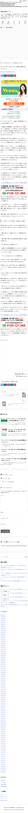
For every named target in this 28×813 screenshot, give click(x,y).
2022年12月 (3, 689)
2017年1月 (3, 764)
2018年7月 (3, 731)
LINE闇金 (3, 780)
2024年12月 (3, 649)
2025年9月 (3, 634)
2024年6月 (3, 659)
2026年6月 (3, 616)
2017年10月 (3, 747)
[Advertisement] (14, 44)
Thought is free (21, 809)
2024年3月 (3, 664)
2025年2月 (3, 645)
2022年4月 (3, 703)
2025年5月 (3, 641)
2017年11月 (3, 745)
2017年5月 (3, 756)
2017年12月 (3, 743)
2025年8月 (3, 636)
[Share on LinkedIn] (11, 76)
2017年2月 (3, 762)
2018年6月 (3, 733)
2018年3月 (3, 737)
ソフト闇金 (3, 782)
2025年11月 (3, 630)
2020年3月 (3, 716)
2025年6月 (3, 639)
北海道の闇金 (3, 784)
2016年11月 (3, 768)
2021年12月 (3, 710)
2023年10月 (3, 672)
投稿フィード (3, 796)
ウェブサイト (3, 524)
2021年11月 (3, 712)
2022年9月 (3, 695)
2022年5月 (3, 701)
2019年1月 (3, 729)
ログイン (2, 794)
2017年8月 (3, 751)
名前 (2, 512)
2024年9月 (3, 655)
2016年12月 (3, 766)
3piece (25, 376)
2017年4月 (3, 758)
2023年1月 (3, 687)
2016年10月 (3, 770)
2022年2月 (3, 706)
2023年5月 (3, 682)
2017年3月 (3, 760)
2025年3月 (3, 643)
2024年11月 (3, 651)
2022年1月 (3, 708)
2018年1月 (3, 741)
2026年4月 (3, 620)
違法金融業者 (19, 373)
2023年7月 (3, 678)
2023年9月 (3, 674)
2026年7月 (3, 615)
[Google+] (8, 76)
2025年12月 (3, 628)
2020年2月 (3, 718)
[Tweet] (2, 76)
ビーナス (25, 373)
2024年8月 (3, 657)
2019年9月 (3, 728)
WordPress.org (4, 800)
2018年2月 (3, 739)
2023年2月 (3, 685)
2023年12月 (3, 668)
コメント (2, 495)
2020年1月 (3, 720)
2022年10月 (3, 693)
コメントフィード (4, 798)
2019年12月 (3, 722)
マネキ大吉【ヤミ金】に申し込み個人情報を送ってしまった (13, 580)
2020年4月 (3, 714)
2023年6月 (3, 680)
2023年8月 (3, 676)
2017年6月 (3, 754)
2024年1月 (3, 666)
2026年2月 (3, 624)
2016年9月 (3, 772)
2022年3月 (3, 705)
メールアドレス (4, 518)
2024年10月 (3, 653)
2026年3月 (3, 622)
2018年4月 (3, 735)
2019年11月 (3, 724)
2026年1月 (3, 626)
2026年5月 (3, 618)
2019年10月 (3, 726)
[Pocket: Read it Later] (14, 76)
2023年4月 (3, 683)
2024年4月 (3, 662)
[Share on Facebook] (5, 76)
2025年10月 (3, 632)
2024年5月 (3, 660)
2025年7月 (3, 638)
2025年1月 (3, 647)
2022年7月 (3, 697)
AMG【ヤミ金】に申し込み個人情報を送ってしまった (12, 604)
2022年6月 (3, 699)
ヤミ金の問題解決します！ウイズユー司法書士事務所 (14, 182)
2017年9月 (3, 749)
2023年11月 (3, 670)
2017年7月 (3, 752)
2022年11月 (3, 691)
